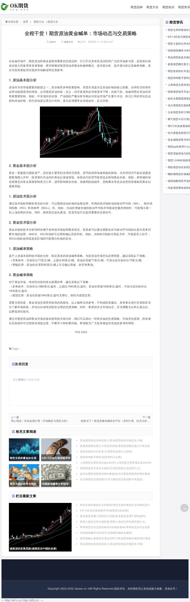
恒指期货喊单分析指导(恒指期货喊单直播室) (106, 532)
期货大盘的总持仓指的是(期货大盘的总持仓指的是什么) (113, 521)
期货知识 (168, 7)
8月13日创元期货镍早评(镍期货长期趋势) (104, 510)
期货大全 (152, 7)
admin (52, 41)
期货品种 (137, 7)
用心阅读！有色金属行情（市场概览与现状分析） (40, 421)
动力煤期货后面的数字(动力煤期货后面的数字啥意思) (111, 479)
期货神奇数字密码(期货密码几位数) (101, 457)
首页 (25, 21)
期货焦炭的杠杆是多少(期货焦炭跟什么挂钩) (106, 451)
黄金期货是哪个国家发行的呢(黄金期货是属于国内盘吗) (113, 516)
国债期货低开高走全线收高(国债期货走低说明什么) (110, 468)
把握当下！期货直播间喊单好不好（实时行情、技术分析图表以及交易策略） (115, 421)
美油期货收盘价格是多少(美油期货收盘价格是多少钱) (111, 440)
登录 (21, 379)
